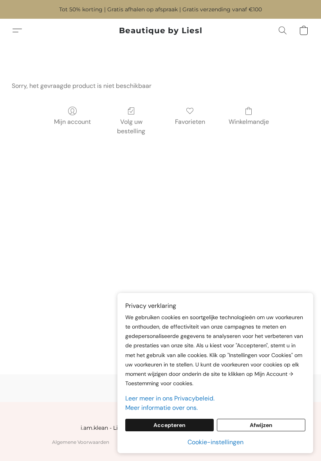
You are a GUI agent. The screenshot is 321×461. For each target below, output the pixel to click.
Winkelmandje (249, 122)
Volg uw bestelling (131, 126)
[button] (160, 30)
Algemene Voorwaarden (80, 442)
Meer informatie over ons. (161, 408)
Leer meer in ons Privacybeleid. (170, 398)
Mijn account (72, 122)
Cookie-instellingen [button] (215, 442)
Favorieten (190, 122)
